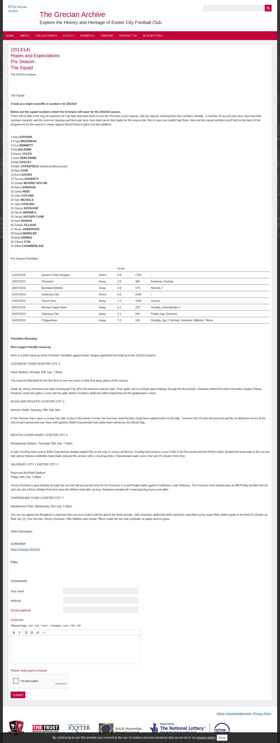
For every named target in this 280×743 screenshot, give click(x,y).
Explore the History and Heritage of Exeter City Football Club (101, 22)
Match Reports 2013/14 (25, 549)
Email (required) (20, 610)
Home (10, 35)
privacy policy (206, 737)
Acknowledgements (239, 713)
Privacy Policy (263, 713)
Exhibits (86, 35)
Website (16, 600)
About (24, 35)
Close (222, 737)
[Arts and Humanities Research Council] (120, 731)
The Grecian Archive (72, 14)
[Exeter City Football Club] (16, 731)
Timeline (107, 35)
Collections (45, 35)
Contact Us (128, 35)
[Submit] (268, 8)
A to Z (67, 35)
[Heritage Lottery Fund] (190, 731)
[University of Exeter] (79, 731)
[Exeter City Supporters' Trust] (45, 731)
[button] (14, 632)
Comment (17, 619)
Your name (17, 591)
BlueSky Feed (153, 35)
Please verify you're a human (29, 670)
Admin (221, 713)
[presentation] (13, 633)
